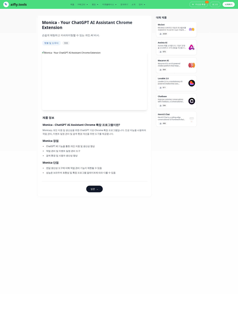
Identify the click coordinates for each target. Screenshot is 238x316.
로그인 (215, 4)
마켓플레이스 (108, 4)
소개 (133, 4)
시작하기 (228, 4)
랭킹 (94, 4)
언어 (141, 4)
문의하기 (124, 4)
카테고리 (81, 4)
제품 (72, 4)
